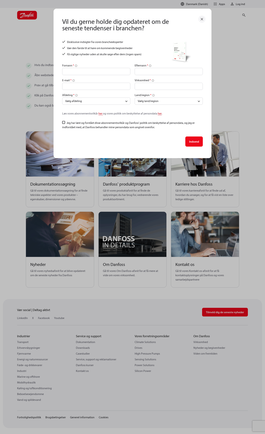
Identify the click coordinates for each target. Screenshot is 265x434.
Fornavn (68, 65)
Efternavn (141, 65)
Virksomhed (143, 80)
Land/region (143, 95)
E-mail (67, 80)
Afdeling (68, 95)
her (100, 113)
